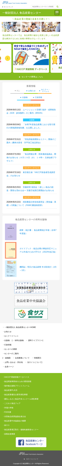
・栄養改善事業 (8, 434)
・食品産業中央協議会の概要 (14, 421)
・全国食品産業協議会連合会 (14, 416)
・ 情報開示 (36, 358)
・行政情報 (6, 345)
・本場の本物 (7, 408)
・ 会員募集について (21, 358)
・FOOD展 (6, 412)
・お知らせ (6, 332)
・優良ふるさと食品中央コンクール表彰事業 (20, 399)
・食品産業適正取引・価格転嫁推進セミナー (20, 430)
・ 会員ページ (8, 367)
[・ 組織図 (6, 358)
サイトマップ (8, 7)
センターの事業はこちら (32, 77)
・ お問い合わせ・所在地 (12, 362)
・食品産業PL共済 (9, 390)
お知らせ (32, 91)
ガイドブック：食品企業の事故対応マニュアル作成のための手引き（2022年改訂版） (38, 250)
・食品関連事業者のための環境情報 (16, 381)
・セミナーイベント (10, 336)
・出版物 (6, 340)
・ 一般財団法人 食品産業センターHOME (19, 327)
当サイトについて (32, 459)
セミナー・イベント (45, 90)
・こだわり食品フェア (11, 403)
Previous (7, 58)
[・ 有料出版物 (18, 340)
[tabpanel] (31, 58)
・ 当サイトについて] (33, 362)
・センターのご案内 (10, 353)
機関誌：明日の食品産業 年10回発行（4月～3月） (38, 268)
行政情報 (38, 97)
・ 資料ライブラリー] (34, 340)
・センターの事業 (9, 349)
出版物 (25, 97)
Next (54, 58)
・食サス (6, 425)
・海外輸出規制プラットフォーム (15, 386)
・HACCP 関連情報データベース (15, 377)
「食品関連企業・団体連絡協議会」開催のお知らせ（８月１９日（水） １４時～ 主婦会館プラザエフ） (31, 157)
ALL (18, 91)
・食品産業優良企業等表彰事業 (15, 395)
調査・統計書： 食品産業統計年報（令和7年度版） (38, 232)
